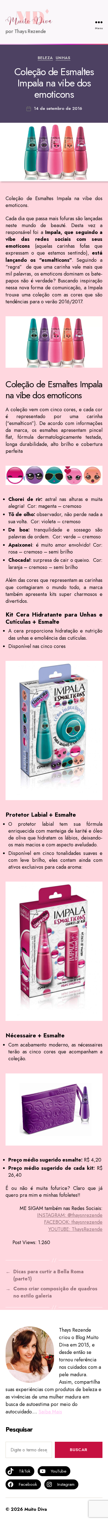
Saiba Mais (50, 1411)
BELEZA (45, 58)
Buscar (79, 1450)
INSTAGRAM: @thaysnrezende (69, 1215)
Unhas (63, 58)
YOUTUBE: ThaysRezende (75, 1229)
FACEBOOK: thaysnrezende (73, 1222)
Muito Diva (35, 1509)
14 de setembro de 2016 (58, 108)
